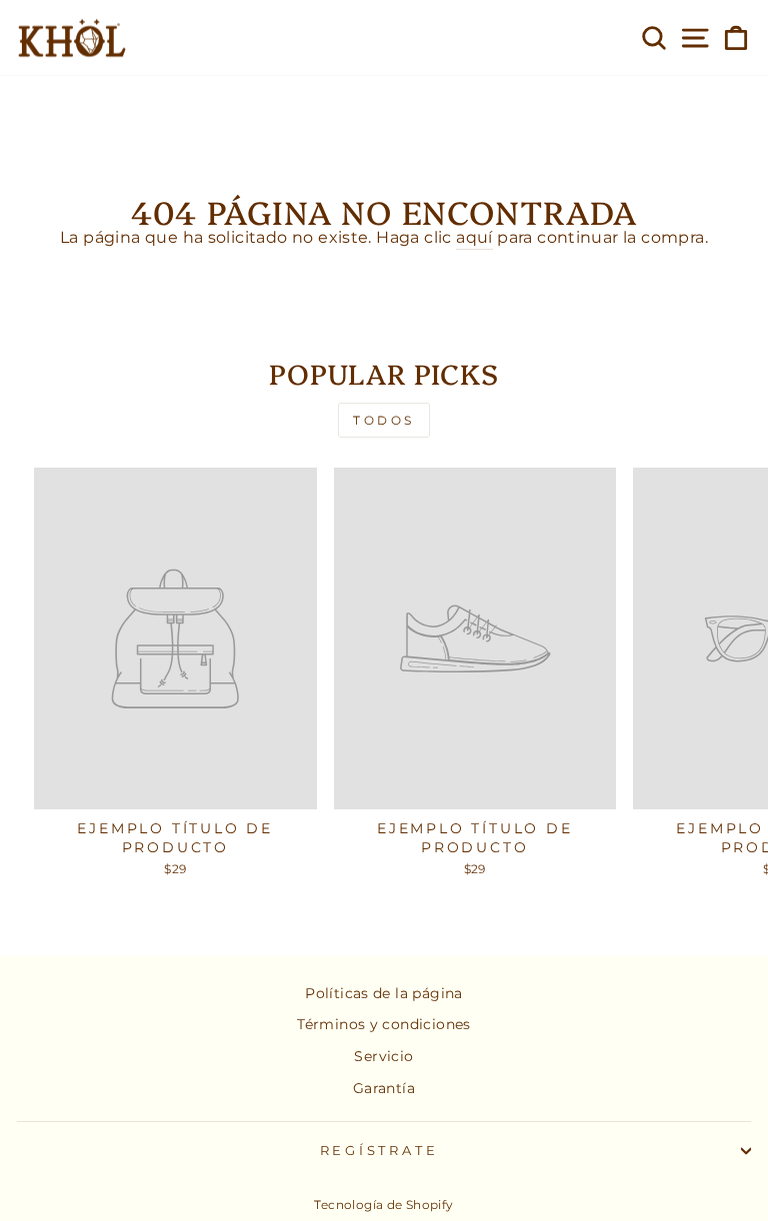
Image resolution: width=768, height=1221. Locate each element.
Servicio (383, 1056)
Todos (384, 420)
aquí (474, 237)
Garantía (384, 1088)
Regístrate (379, 1150)
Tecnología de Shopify (383, 1204)
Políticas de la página (384, 993)
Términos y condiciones (384, 1024)
